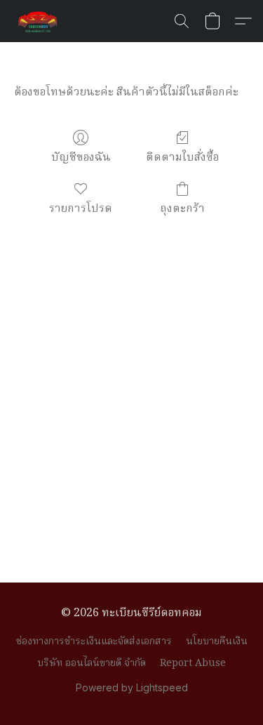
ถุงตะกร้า (182, 209)
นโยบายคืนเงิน (217, 641)
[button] (39, 21)
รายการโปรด (80, 209)
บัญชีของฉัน (81, 157)
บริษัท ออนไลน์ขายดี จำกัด (91, 663)
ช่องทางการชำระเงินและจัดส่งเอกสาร (94, 641)
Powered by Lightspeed (132, 687)
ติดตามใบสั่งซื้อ (182, 157)
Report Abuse (193, 663)
